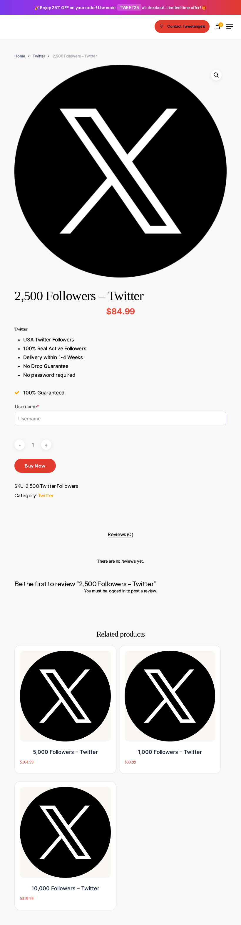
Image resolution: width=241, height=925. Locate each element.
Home (19, 56)
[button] (229, 26)
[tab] (120, 534)
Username (38, 406)
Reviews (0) (120, 534)
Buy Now (35, 465)
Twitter (39, 56)
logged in (116, 590)
